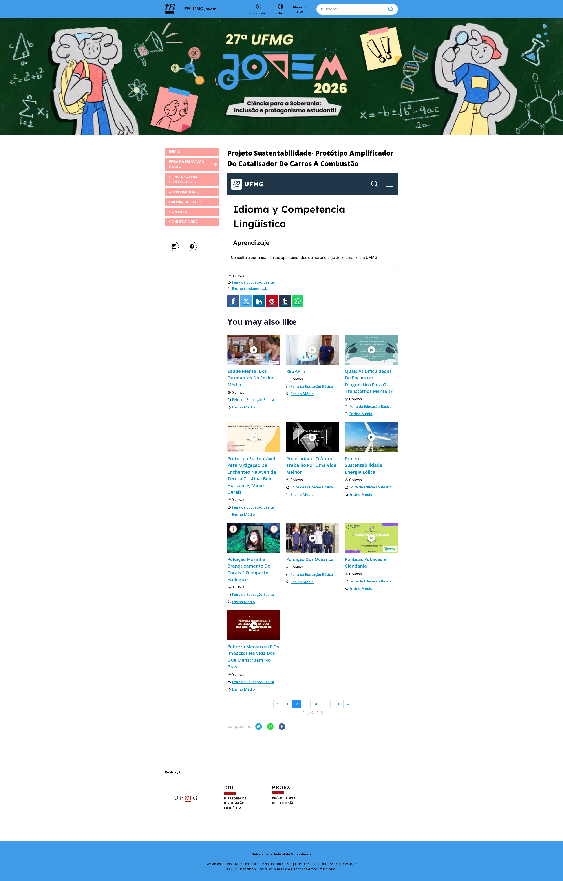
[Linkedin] (259, 301)
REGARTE (296, 371)
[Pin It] (272, 301)
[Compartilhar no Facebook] (282, 726)
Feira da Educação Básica (253, 282)
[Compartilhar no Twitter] (258, 726)
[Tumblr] (285, 301)
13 (337, 704)
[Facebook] (233, 301)
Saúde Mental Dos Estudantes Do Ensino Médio (250, 378)
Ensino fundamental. (249, 288)
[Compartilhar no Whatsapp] (270, 726)
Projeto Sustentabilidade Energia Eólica (363, 465)
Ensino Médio (243, 407)
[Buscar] (390, 9)
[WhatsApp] (297, 301)
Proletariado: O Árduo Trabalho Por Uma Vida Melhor (311, 465)
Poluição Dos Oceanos (309, 559)
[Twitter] (246, 301)
